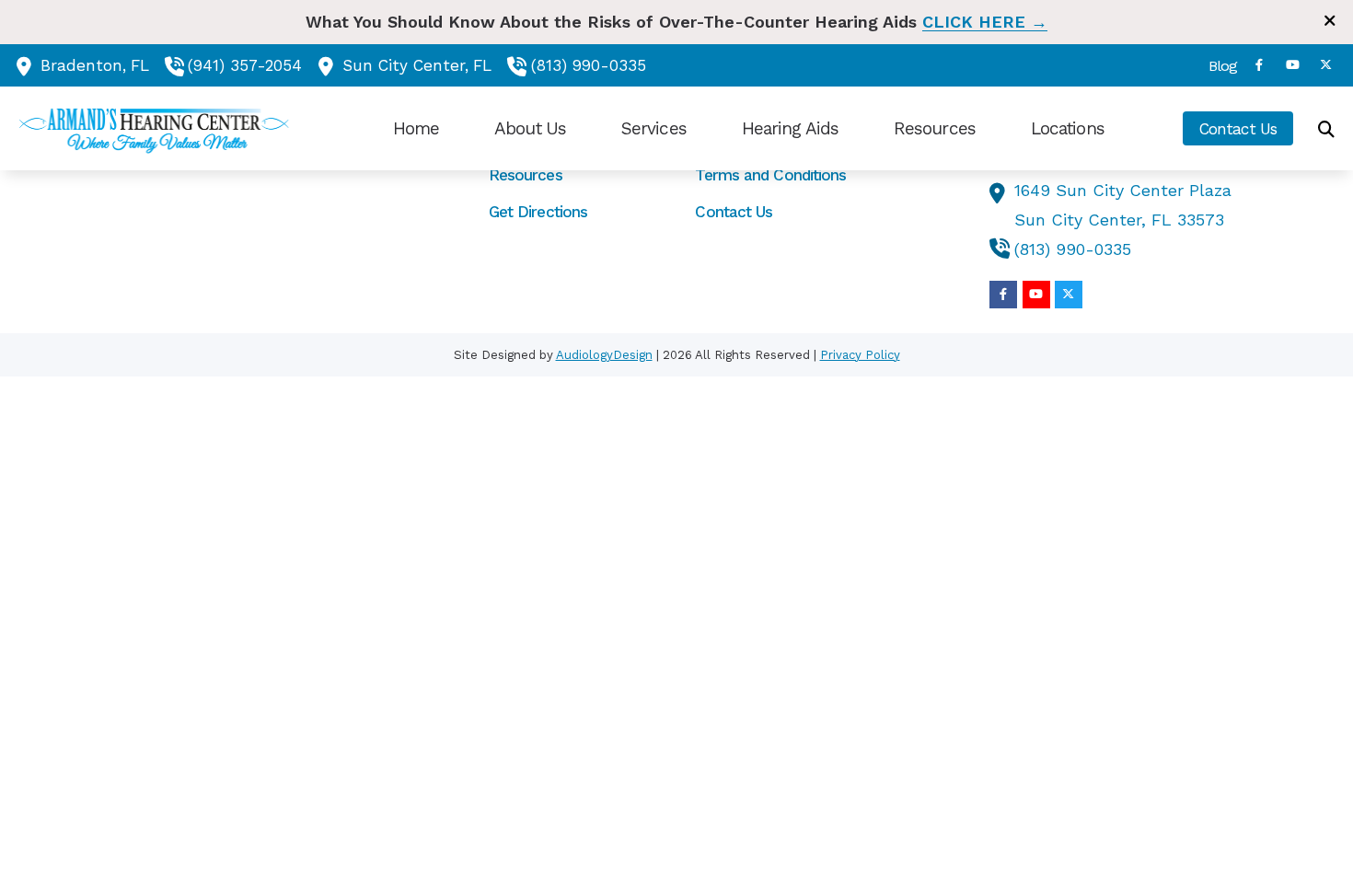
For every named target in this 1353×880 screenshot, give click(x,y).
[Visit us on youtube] (1292, 65)
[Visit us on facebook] (1259, 65)
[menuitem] (1217, 65)
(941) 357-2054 (245, 65)
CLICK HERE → (984, 21)
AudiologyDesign (604, 355)
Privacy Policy (860, 355)
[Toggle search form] (1326, 129)
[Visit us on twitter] (1325, 65)
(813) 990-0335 (588, 65)
